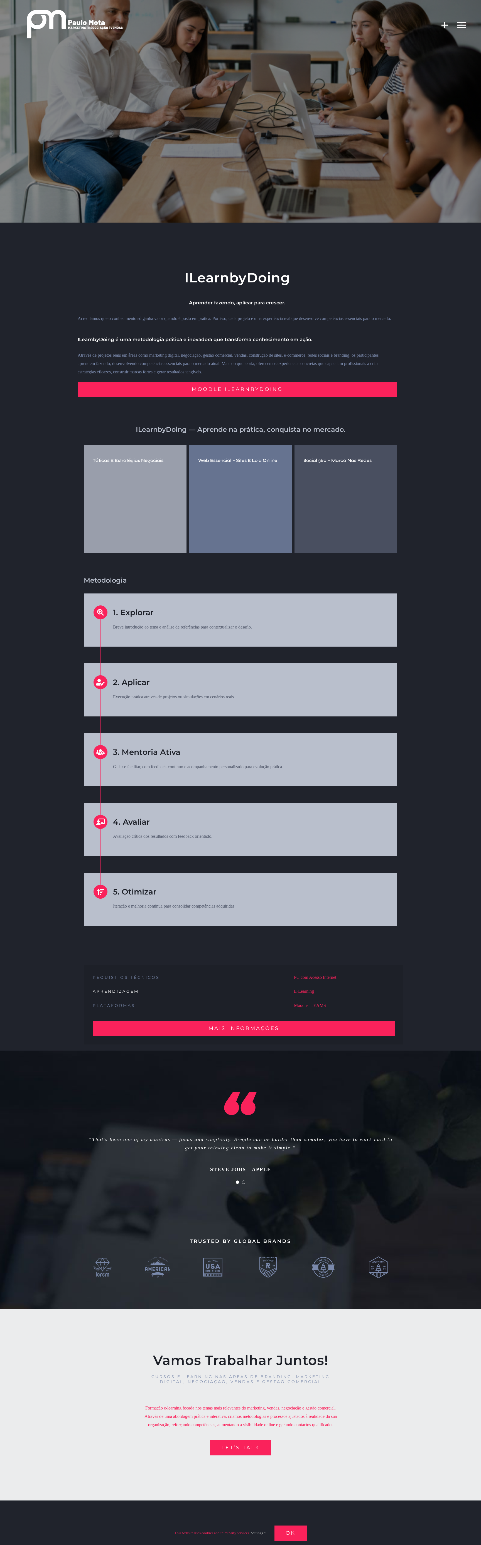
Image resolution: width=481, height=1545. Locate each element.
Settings (257, 1533)
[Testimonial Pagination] (237, 1182)
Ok (291, 1533)
